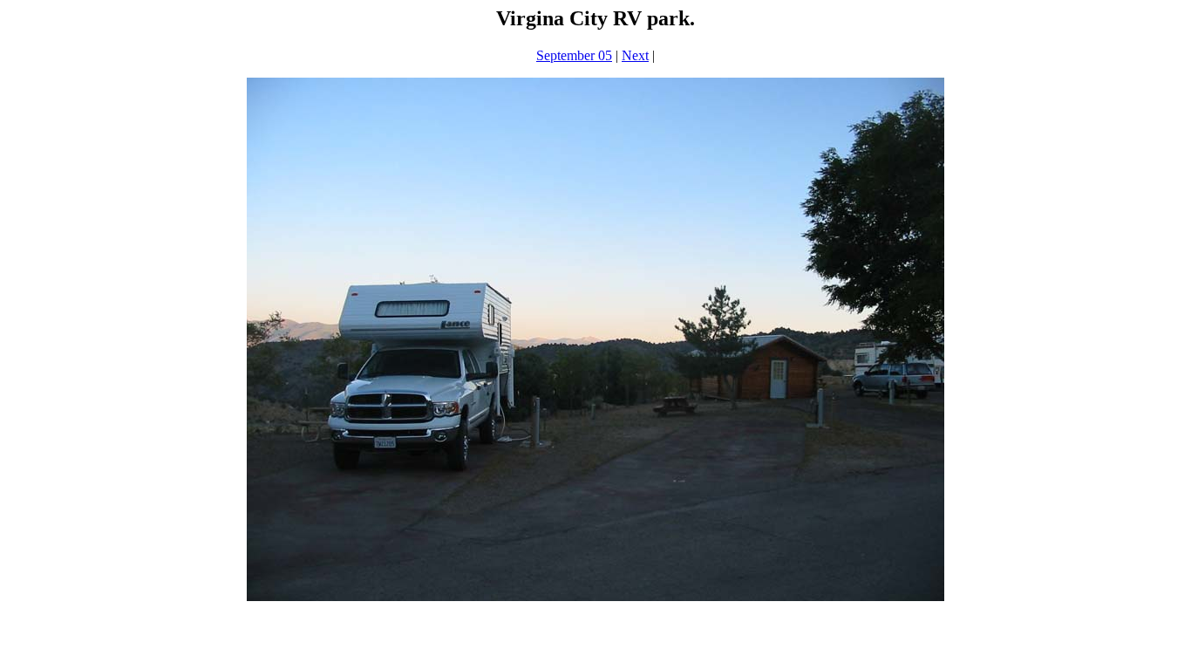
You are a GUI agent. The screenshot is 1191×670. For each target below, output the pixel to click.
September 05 (574, 55)
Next (635, 55)
